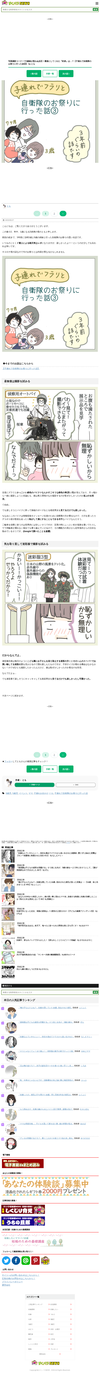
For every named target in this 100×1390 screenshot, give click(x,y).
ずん (82, 1022)
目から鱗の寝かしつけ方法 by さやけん (33, 969)
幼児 (52, 1334)
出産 (30, 1319)
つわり (52, 1314)
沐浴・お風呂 (55, 1329)
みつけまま (85, 1138)
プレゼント (54, 1349)
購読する (8, 986)
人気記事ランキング (35, 1304)
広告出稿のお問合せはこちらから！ (18, 1278)
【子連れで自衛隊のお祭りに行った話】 (21, 368)
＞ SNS (75, 785)
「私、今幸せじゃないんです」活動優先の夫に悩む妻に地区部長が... (46, 1080)
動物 (30, 1349)
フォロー (8, 761)
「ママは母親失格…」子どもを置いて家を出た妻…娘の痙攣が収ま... (45, 1124)
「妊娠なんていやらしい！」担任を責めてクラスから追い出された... (46, 1036)
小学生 (52, 1339)
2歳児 (52, 1324)
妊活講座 (53, 1304)
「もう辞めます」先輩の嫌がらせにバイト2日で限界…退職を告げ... (45, 1109)
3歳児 (15, 793)
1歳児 (30, 1324)
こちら (68, 842)
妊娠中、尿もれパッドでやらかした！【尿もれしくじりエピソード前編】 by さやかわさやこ (54, 940)
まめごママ (85, 1051)
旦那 (52, 1344)
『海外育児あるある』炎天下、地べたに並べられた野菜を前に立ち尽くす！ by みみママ (53, 925)
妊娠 (30, 1314)
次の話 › (66, 73)
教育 (30, 1339)
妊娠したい (54, 1309)
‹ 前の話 (34, 73)
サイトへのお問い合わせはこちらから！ (20, 1275)
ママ (31, 793)
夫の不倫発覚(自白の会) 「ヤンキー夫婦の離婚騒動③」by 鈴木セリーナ (46, 954)
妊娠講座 (31, 1309)
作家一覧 (50, 73)
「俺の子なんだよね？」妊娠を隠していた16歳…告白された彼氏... (45, 1007)
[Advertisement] (50, 36)
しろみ (83, 1065)
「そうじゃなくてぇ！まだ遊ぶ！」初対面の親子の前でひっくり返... (46, 1051)
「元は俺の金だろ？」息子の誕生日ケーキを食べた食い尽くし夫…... (46, 1065)
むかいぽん (84, 1109)
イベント (23, 793)
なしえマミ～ (86, 1036)
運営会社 (6, 1285)
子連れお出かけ (41, 793)
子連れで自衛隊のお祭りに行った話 (71, 793)
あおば (83, 1124)
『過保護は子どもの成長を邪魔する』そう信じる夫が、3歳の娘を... (45, 1022)
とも (9, 206)
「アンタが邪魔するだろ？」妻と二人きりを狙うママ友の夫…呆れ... (46, 1138)
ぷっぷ (84, 1080)
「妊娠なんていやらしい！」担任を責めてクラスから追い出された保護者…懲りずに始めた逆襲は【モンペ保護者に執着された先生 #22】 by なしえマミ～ (56, 854)
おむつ (30, 1329)
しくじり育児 (33, 1344)
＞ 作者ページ (34, 785)
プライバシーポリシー (12, 1281)
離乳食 (30, 1334)
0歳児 (8, 793)
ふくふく (82, 1007)
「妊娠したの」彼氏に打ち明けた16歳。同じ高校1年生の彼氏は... (45, 1094)
